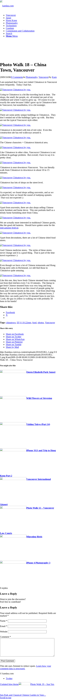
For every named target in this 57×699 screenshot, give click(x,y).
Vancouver (44, 77)
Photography (31, 77)
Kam (54, 77)
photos (41, 322)
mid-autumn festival (9, 228)
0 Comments (17, 77)
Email (3, 626)
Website (3, 631)
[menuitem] (31, 15)
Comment (5, 637)
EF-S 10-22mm (24, 322)
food (34, 322)
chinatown (11, 322)
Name (3, 621)
